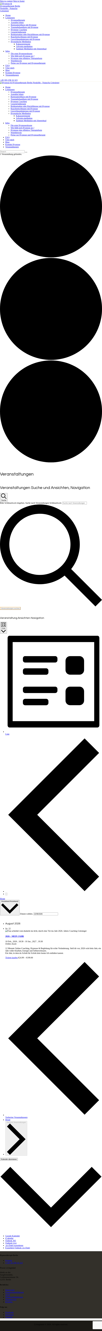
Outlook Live (11, 1243)
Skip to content (6, 1)
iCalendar (9, 1238)
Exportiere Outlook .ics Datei (17, 1248)
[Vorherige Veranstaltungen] (53, 891)
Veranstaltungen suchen (10, 608)
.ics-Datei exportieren (14, 1245)
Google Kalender (12, 1236)
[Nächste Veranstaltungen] (6, 894)
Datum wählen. (26, 914)
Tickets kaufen (11, 957)
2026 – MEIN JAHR (14, 936)
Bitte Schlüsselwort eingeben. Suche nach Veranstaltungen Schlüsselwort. (31, 503)
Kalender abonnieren (9, 1159)
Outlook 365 (10, 1241)
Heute (2, 899)
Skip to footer (19, 1)
